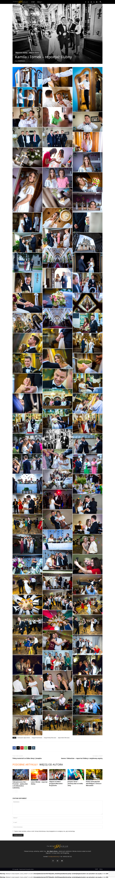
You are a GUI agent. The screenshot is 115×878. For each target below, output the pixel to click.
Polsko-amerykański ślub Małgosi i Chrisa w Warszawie (93, 783)
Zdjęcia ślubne (34, 53)
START (33, 2)
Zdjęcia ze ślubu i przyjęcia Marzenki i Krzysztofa (56, 783)
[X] (94, 2)
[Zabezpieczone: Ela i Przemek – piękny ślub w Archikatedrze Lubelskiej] (21, 775)
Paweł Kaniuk (21, 60)
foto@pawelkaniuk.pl (54, 856)
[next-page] (16, 791)
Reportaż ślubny (21, 53)
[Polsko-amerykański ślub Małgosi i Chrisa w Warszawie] (94, 774)
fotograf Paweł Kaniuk (37, 737)
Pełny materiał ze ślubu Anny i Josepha (27, 758)
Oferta (39, 2)
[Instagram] (88, 2)
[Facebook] (85, 2)
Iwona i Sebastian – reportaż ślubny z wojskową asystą (81, 758)
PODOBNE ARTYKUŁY (25, 764)
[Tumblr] (33, 748)
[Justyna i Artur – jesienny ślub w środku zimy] (76, 774)
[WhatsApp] (26, 748)
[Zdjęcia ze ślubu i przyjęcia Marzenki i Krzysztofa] (57, 774)
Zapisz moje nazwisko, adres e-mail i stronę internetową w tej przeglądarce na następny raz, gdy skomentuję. (44, 831)
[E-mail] (29, 748)
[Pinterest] (22, 748)
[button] (100, 2)
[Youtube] (96, 2)
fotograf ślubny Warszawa (50, 737)
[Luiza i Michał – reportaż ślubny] (39, 775)
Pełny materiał (34, 779)
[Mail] (91, 2)
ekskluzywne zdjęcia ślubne (23, 737)
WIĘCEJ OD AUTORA (51, 764)
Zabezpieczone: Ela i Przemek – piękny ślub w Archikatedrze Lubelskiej (20, 785)
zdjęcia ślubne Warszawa (63, 737)
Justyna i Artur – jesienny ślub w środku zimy (75, 783)
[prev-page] (14, 791)
